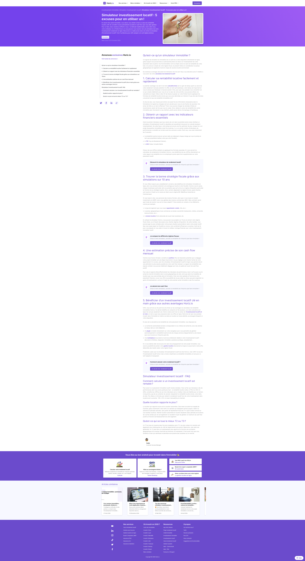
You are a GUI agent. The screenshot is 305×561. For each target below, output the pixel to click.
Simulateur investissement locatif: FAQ (113, 87)
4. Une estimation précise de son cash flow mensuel (117, 79)
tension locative (151, 216)
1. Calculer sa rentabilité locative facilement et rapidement (119, 68)
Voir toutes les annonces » (110, 59)
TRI (147, 141)
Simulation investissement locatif (130, 10)
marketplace (151, 338)
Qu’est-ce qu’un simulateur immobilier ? (113, 65)
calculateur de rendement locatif (165, 74)
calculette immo (172, 86)
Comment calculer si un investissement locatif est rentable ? (121, 90)
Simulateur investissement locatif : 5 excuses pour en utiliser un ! (164, 10)
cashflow (171, 258)
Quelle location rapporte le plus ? (113, 93)
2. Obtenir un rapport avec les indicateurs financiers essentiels (121, 71)
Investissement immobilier (110, 10)
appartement (171, 208)
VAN (147, 144)
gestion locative (168, 346)
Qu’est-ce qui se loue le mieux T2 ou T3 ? (115, 96)
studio (177, 208)
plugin (148, 331)
